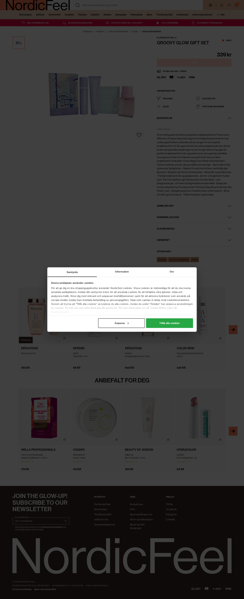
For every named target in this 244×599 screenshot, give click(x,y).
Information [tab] (122, 271)
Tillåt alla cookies (169, 323)
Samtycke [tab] (72, 272)
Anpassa (120, 323)
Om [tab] (172, 271)
